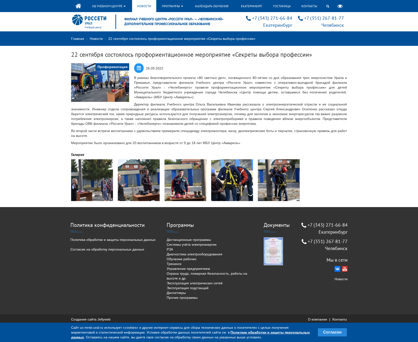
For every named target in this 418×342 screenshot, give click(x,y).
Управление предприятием (188, 269)
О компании (317, 319)
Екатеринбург (251, 6)
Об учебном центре (107, 6)
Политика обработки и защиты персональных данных (113, 240)
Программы (171, 6)
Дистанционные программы (189, 240)
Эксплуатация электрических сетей (195, 283)
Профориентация (112, 67)
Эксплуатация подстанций (188, 288)
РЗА (170, 249)
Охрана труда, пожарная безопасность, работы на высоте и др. (207, 276)
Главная (77, 39)
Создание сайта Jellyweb (91, 319)
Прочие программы (182, 298)
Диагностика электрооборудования (194, 254)
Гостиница (282, 6)
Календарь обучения (211, 6)
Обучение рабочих (181, 259)
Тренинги (174, 264)
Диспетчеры (176, 293)
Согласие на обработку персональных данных (107, 249)
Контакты (309, 6)
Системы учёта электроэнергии (191, 244)
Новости (144, 6)
